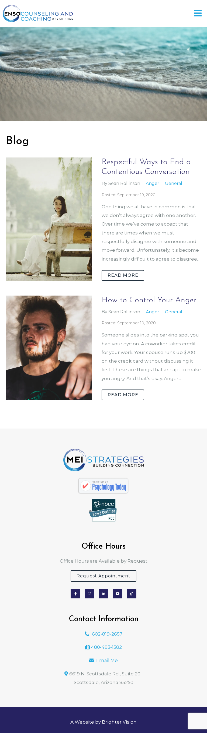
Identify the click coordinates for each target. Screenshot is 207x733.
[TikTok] (131, 593)
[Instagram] (89, 593)
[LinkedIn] (103, 593)
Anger (152, 183)
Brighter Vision (119, 722)
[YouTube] (117, 593)
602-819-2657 (107, 634)
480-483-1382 (106, 647)
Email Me (107, 660)
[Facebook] (75, 593)
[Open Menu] (198, 13)
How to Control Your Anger (149, 300)
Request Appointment (103, 575)
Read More (123, 275)
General (173, 183)
